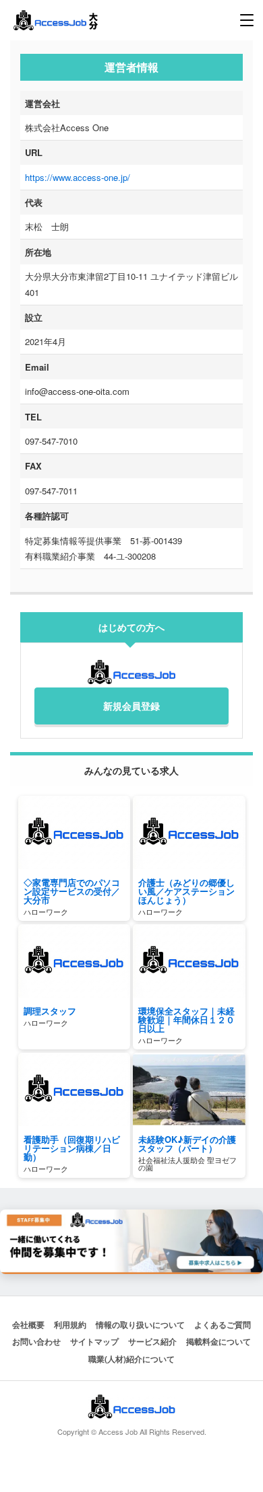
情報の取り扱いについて (140, 1324)
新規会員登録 (131, 705)
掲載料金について (218, 1341)
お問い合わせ (36, 1341)
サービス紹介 (152, 1341)
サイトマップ (94, 1341)
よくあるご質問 (222, 1324)
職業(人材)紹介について (131, 1359)
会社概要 (28, 1324)
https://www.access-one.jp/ (77, 177)
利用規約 (70, 1324)
